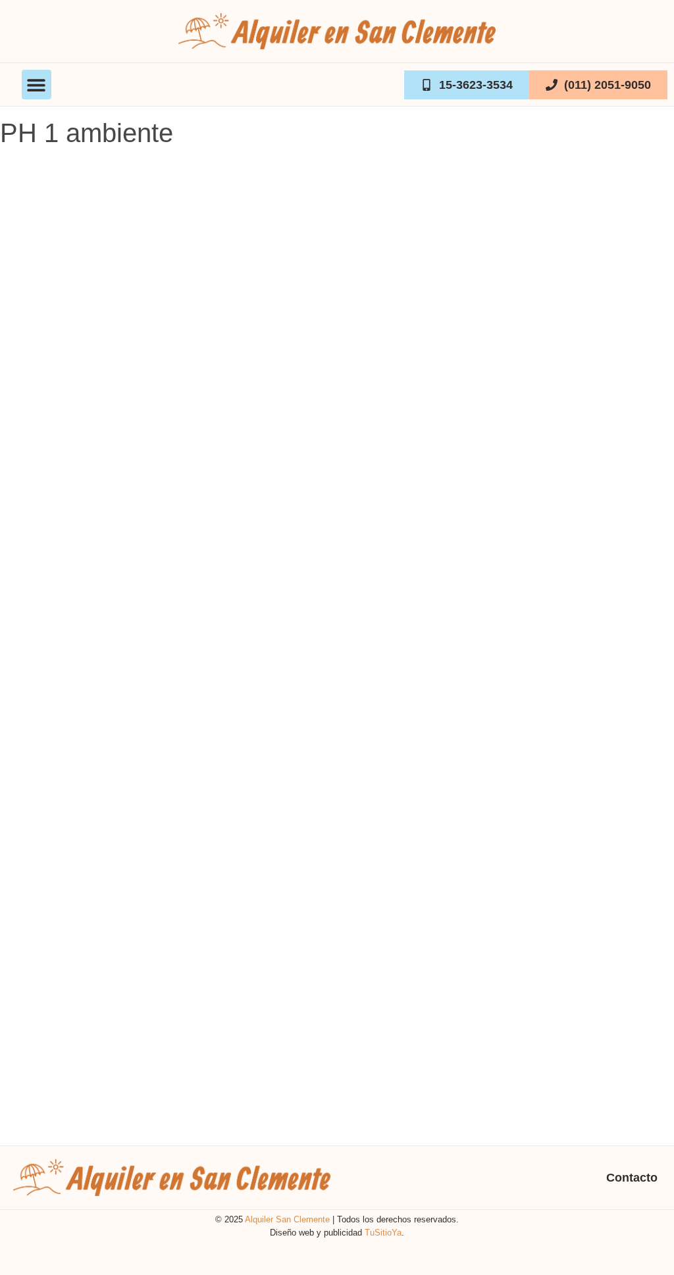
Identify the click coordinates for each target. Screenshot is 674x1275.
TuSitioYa (383, 1233)
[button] (36, 84)
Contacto (632, 1177)
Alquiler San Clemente (287, 1219)
